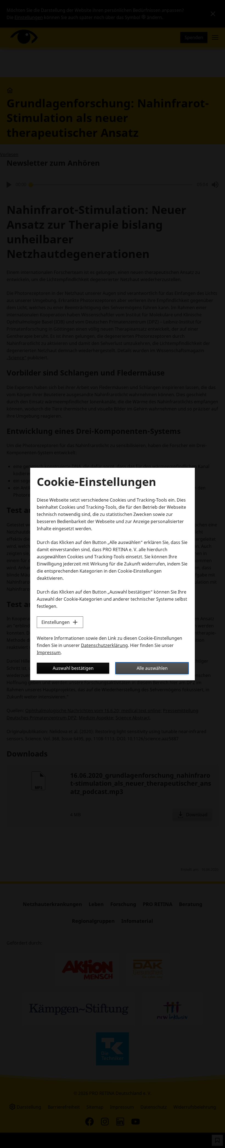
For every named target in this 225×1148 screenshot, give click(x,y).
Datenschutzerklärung (104, 645)
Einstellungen (55, 622)
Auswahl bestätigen (73, 668)
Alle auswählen (152, 668)
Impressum (49, 652)
